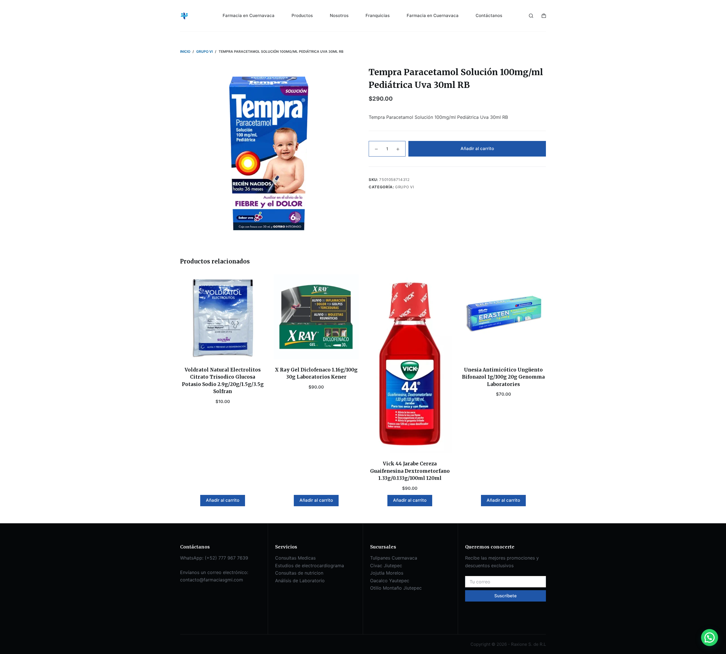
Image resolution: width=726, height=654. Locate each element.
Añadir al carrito (477, 148)
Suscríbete (505, 595)
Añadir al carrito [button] (222, 500)
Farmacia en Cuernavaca (249, 15)
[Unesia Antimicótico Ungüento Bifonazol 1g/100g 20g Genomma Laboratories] (503, 316)
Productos (302, 15)
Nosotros (339, 15)
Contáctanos (489, 15)
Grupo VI (404, 187)
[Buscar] (531, 16)
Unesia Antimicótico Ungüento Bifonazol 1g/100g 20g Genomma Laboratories (503, 377)
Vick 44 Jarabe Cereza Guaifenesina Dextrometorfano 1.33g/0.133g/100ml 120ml (410, 471)
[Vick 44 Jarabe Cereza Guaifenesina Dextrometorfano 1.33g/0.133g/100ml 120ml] (409, 363)
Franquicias (378, 15)
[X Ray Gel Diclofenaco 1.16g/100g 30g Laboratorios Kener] (316, 316)
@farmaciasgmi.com (221, 580)
